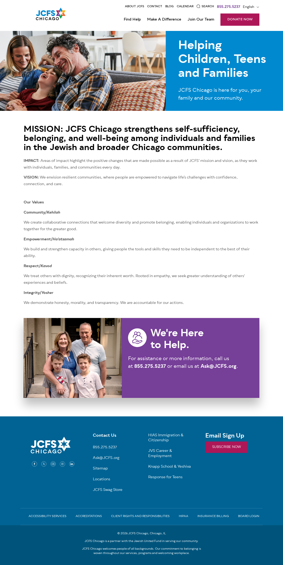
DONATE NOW (240, 19)
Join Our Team (200, 19)
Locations (101, 479)
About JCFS (134, 6)
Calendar (185, 6)
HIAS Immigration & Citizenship (166, 438)
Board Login (248, 517)
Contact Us (104, 436)
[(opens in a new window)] (34, 464)
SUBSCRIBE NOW (226, 447)
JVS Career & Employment (160, 454)
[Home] (50, 15)
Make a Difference (164, 19)
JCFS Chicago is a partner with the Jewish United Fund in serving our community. (141, 541)
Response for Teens (165, 477)
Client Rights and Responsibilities (140, 517)
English (248, 7)
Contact (154, 6)
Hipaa (183, 517)
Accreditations (89, 517)
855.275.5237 (228, 7)
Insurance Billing (213, 517)
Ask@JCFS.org (106, 458)
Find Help (132, 19)
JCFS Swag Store (107, 490)
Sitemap (100, 468)
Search (208, 6)
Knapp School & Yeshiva (169, 467)
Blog (169, 6)
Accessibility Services (48, 517)
